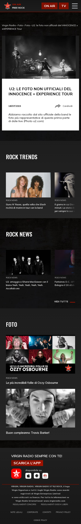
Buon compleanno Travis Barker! (27, 433)
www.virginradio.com (54, 501)
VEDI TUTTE (61, 301)
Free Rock (18, 7)
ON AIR (49, 6)
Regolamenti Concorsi (24, 504)
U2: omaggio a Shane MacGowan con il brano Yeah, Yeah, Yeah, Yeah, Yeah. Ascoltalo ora (27, 285)
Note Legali (16, 512)
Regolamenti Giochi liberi (54, 504)
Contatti (47, 512)
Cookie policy (40, 520)
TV (63, 6)
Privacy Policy (63, 512)
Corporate (32, 512)
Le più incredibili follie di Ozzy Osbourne (32, 383)
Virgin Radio (9, 25)
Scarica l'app (27, 463)
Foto (20, 25)
